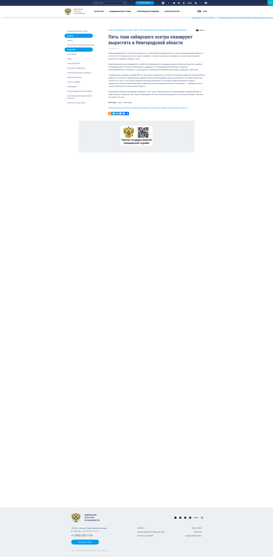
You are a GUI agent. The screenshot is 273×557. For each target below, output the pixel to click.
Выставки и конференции (76, 68)
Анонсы (70, 40)
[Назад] (83, 136)
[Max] (163, 3)
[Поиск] (124, 3)
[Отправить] (127, 113)
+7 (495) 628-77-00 (81, 535)
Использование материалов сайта (151, 532)
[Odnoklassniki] (110, 113)
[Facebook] (124, 113)
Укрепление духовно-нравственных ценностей (79, 97)
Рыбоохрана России (74, 77)
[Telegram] (174, 3)
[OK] (184, 3)
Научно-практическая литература (79, 73)
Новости (70, 36)
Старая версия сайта (193, 536)
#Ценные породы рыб (117, 108)
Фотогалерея (71, 54)
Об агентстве (99, 11)
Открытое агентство (172, 11)
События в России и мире (76, 103)
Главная (110, 30)
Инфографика (72, 86)
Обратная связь (144, 3)
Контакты (198, 532)
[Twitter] (120, 113)
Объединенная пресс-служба (120, 11)
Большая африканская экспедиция (79, 91)
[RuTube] (190, 3)
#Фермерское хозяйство (151, 108)
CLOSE (270, 3)
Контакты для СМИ (145, 536)
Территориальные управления (148, 11)
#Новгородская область (178, 108)
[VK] (179, 3)
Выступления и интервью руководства (80, 45)
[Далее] (190, 136)
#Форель (164, 108)
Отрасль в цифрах (73, 82)
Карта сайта (197, 528)
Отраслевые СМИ (73, 63)
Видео (69, 59)
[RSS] (196, 3)
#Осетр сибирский (133, 108)
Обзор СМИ (71, 49)
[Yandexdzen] (168, 3)
